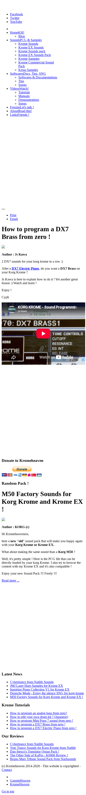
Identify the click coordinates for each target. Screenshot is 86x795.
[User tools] (3, 209)
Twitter (14, 18)
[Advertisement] (43, 162)
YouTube (16, 21)
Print (13, 215)
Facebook (16, 14)
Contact (7, 770)
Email (14, 219)
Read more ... (10, 580)
